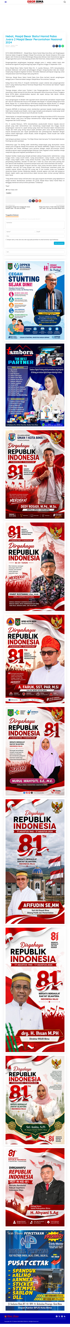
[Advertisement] (35, 18)
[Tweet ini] (56, 46)
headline (8, 193)
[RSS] (39, 200)
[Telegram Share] (59, 46)
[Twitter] (33, 200)
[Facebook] (30, 200)
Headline (8, 46)
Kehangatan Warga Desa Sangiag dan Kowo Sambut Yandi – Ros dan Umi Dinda (18, 207)
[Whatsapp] (62, 46)
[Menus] (5, 2)
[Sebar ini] (54, 46)
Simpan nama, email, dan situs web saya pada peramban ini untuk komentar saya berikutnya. (32, 239)
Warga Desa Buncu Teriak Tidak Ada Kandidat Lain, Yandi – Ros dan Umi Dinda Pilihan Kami (51, 207)
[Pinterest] (36, 200)
